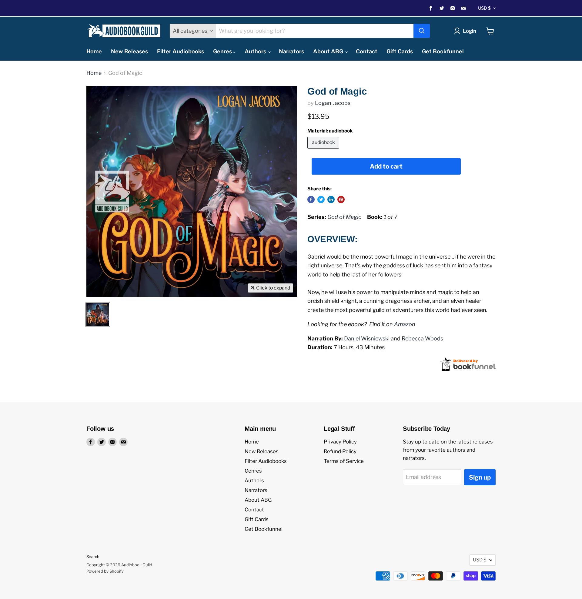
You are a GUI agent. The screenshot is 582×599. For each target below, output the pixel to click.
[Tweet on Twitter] (321, 199)
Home (94, 51)
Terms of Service (344, 461)
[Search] (421, 31)
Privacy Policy (340, 442)
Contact (366, 51)
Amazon (404, 324)
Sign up (480, 477)
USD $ (484, 8)
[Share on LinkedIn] (331, 199)
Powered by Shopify (105, 571)
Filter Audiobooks (180, 51)
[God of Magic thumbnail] (98, 314)
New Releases (129, 51)
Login (469, 31)
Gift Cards (399, 51)
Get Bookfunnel (443, 51)
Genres (223, 51)
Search (92, 556)
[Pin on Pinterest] (341, 199)
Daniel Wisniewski (367, 338)
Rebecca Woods (422, 338)
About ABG (328, 51)
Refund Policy (340, 451)
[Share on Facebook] (311, 199)
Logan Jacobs (332, 103)
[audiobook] (324, 149)
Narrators (291, 51)
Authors (256, 51)
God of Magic (344, 217)
